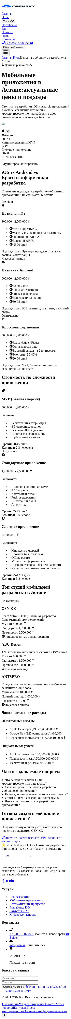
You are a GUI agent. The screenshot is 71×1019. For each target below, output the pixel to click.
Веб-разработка (19, 896)
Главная (7, 13)
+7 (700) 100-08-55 (21, 934)
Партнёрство (15, 1011)
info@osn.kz (17, 945)
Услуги (7, 21)
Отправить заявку (13, 986)
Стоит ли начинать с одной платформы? (32, 797)
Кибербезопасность (22, 914)
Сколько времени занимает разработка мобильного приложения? (29, 788)
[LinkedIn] (12, 881)
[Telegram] (9, 881)
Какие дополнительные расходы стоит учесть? (36, 794)
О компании (10, 1004)
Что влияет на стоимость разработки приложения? (28, 803)
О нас (5, 17)
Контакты (8, 39)
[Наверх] (4, 1015)
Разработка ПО (19, 907)
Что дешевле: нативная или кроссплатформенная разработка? (24, 781)
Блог (5, 28)
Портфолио (9, 25)
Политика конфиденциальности (45, 1011)
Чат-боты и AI (19, 911)
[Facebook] (3, 881)
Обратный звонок (13, 47)
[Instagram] (6, 881)
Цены (5, 35)
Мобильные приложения (26, 900)
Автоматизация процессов (27, 904)
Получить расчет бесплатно (23, 837)
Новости (7, 32)
